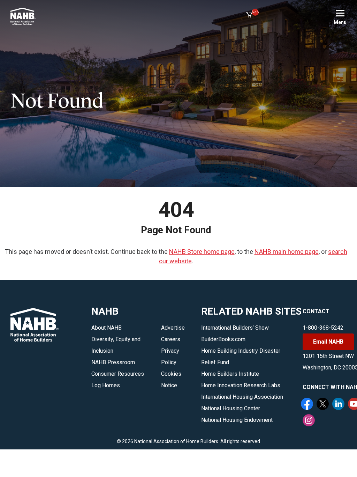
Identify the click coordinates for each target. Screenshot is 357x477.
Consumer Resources (117, 373)
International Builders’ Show (235, 327)
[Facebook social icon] (308, 405)
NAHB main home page (287, 251)
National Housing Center (230, 408)
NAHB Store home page (202, 251)
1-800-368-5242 (323, 327)
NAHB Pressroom (113, 362)
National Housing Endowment (237, 420)
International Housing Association (242, 397)
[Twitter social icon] (324, 405)
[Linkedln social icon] (339, 405)
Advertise (173, 327)
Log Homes (105, 385)
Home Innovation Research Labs (240, 385)
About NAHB (106, 327)
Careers (170, 339)
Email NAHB (328, 341)
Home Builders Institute (230, 373)
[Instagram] (310, 421)
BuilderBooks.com (223, 339)
